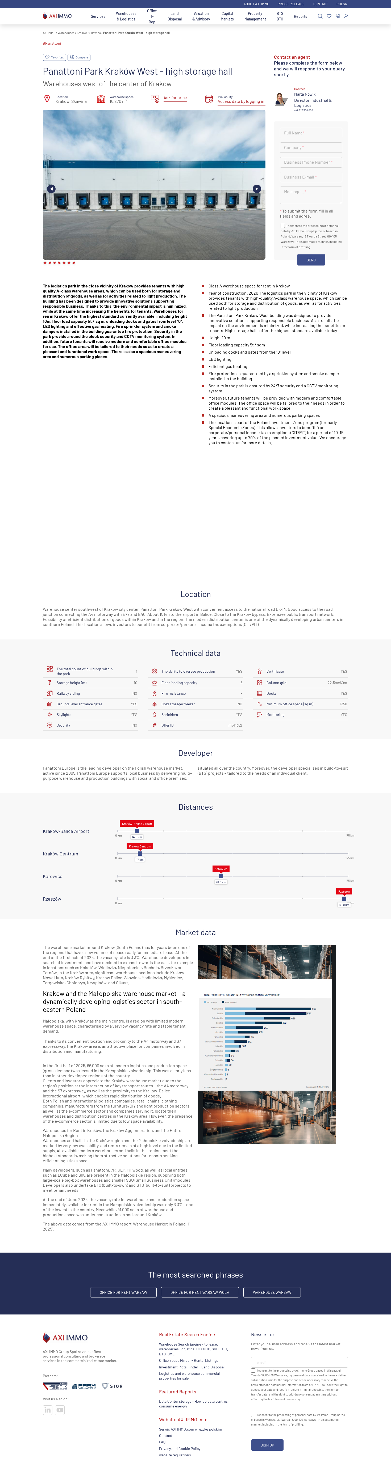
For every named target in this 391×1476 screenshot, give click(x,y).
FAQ (162, 1442)
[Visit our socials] (47, 1410)
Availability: (226, 97)
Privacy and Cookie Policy (179, 1448)
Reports (300, 16)
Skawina (95, 33)
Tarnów (50, 972)
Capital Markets (227, 16)
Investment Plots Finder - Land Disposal (191, 1367)
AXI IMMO (49, 33)
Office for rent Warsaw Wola (200, 1292)
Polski (342, 4)
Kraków (82, 33)
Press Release (291, 4)
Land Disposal (175, 16)
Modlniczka (152, 977)
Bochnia (151, 967)
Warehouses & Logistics (126, 16)
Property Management (255, 16)
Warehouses (66, 33)
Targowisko (54, 982)
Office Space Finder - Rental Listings (188, 1360)
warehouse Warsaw (272, 1292)
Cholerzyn (75, 982)
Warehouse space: (122, 97)
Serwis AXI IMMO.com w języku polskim (190, 1429)
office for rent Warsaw (123, 1292)
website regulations (175, 1455)
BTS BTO (280, 16)
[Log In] (346, 16)
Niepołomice (130, 967)
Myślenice (173, 977)
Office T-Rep (152, 16)
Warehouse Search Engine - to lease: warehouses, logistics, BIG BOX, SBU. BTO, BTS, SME (193, 1349)
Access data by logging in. (241, 101)
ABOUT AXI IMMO (256, 4)
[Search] (320, 16)
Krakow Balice (109, 977)
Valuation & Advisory (201, 16)
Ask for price (175, 97)
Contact (320, 4)
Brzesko (168, 967)
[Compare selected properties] (338, 16)
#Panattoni (52, 43)
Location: (62, 97)
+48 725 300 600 (303, 110)
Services (98, 16)
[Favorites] (329, 16)
